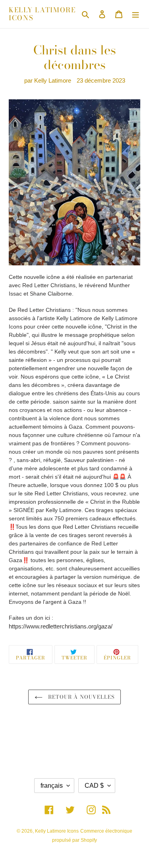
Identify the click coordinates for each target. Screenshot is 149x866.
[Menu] (135, 14)
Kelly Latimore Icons (42, 14)
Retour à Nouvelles (80, 697)
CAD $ (94, 785)
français (52, 785)
